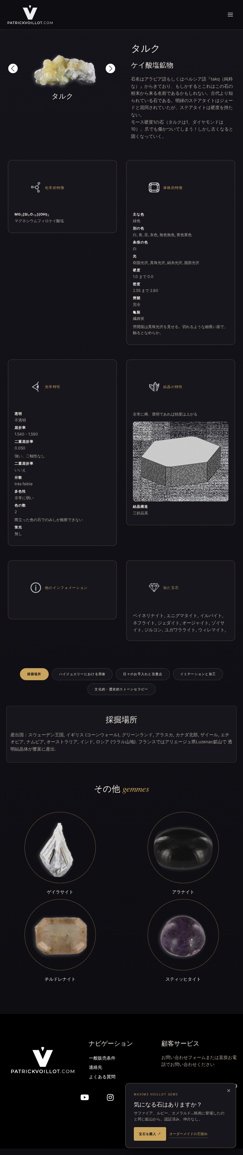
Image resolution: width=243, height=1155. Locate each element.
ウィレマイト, (212, 629)
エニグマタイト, (183, 615)
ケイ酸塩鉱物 (152, 64)
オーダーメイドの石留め (188, 1133)
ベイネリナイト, (149, 615)
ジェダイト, (170, 622)
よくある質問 (102, 1077)
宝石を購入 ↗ (150, 1134)
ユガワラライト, (181, 629)
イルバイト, (211, 615)
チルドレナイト (60, 979)
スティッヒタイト (183, 979)
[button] (13, 68)
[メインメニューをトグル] (230, 14)
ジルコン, (154, 629)
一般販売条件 (102, 1058)
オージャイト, (196, 622)
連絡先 (95, 1068)
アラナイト (183, 892)
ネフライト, (145, 622)
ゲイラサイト (60, 892)
